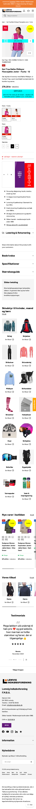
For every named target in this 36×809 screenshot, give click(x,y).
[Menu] (33, 11)
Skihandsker (26, 389)
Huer (10, 441)
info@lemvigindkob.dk (14, 705)
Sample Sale (15, 774)
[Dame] (9, 589)
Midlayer (9, 389)
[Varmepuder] (9, 483)
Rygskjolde (26, 467)
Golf (21, 772)
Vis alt (4, 314)
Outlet (25, 772)
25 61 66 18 (11, 719)
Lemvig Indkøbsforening (12, 769)
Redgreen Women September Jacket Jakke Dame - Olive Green (8, 546)
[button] (28, 11)
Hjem (3, 22)
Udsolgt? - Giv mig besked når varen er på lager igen (29, 175)
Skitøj (9, 336)
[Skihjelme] (26, 430)
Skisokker (9, 415)
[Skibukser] (9, 352)
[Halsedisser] (26, 404)
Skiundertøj (26, 362)
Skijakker (26, 336)
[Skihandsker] (26, 378)
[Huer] (9, 430)
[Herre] (25, 589)
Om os (7, 725)
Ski (17, 772)
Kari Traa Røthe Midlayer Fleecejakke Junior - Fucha (20, 22)
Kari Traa (4, 60)
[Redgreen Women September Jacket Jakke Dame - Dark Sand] (25, 526)
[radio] (6, 114)
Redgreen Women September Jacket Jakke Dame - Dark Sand (24, 546)
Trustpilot (12, 2)
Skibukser (10, 362)
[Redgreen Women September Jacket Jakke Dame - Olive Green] (9, 526)
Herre (25, 599)
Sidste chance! (6, 774)
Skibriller (9, 467)
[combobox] (18, 16)
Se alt (32, 515)
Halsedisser (26, 415)
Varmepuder (9, 493)
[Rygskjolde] (26, 457)
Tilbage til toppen (18, 670)
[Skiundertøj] (26, 352)
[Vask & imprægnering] (26, 483)
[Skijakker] (26, 326)
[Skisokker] (9, 404)
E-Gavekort (23, 774)
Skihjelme (26, 441)
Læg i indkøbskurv (20, 174)
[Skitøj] (9, 326)
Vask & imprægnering (26, 494)
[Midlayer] (9, 378)
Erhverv (30, 774)
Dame (9, 599)
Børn (13, 772)
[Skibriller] (9, 457)
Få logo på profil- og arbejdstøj (17, 225)
